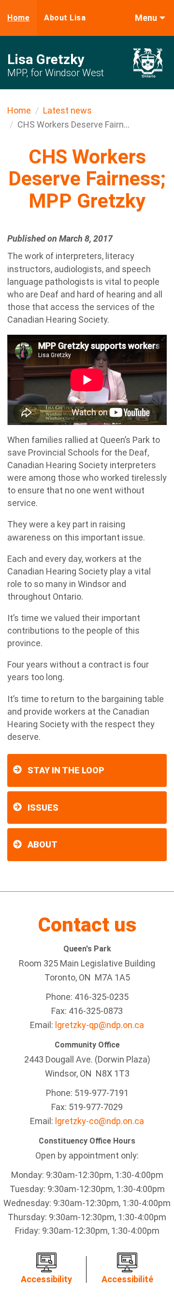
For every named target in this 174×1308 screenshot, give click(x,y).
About (43, 844)
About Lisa (65, 17)
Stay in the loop (66, 770)
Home (18, 17)
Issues (43, 807)
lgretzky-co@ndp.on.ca (99, 1121)
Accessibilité (127, 1279)
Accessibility (46, 1279)
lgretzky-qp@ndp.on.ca (99, 1025)
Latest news (67, 110)
